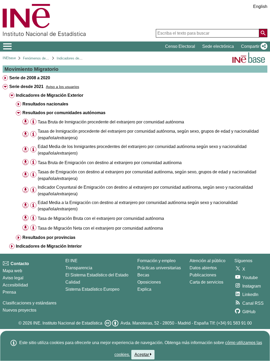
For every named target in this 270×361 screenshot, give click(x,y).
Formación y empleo (156, 260)
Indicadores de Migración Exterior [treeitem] (49, 95)
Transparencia (78, 268)
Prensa (9, 292)
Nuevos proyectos (19, 310)
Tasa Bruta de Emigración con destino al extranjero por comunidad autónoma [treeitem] (110, 162)
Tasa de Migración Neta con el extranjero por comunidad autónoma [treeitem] (100, 228)
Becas (143, 275)
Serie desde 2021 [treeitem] (26, 86)
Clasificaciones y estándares (29, 303)
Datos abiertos (203, 268)
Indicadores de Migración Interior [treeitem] (49, 246)
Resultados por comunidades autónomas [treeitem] (63, 112)
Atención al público (207, 260)
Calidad (72, 282)
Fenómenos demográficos (42, 58)
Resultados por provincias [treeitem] (48, 237)
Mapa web (12, 271)
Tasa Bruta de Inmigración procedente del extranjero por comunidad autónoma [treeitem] (111, 122)
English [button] (260, 6)
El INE (71, 260)
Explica (144, 289)
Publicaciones (203, 275)
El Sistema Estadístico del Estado (96, 275)
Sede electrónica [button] (218, 46)
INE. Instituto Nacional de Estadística (67, 323)
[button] (253, 46)
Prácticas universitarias (159, 268)
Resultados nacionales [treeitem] (45, 104)
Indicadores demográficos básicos (83, 58)
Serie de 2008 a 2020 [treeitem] (29, 78)
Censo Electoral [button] (180, 46)
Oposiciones (149, 282)
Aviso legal (13, 278)
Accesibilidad (15, 285)
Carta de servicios (206, 282)
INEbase (9, 58)
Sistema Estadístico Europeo (92, 289)
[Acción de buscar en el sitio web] (263, 33)
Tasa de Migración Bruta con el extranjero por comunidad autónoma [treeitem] (101, 218)
